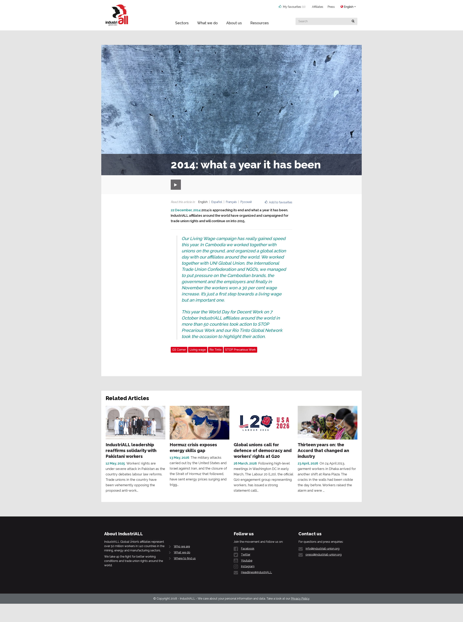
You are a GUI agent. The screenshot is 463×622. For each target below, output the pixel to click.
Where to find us (185, 558)
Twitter (245, 554)
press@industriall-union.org (324, 554)
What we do (182, 552)
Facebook (247, 548)
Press (331, 7)
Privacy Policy (300, 598)
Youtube (246, 560)
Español (216, 202)
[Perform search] (353, 21)
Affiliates (317, 7)
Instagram (247, 566)
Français (231, 202)
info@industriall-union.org (322, 548)
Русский (246, 202)
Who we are (182, 546)
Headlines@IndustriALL (256, 572)
